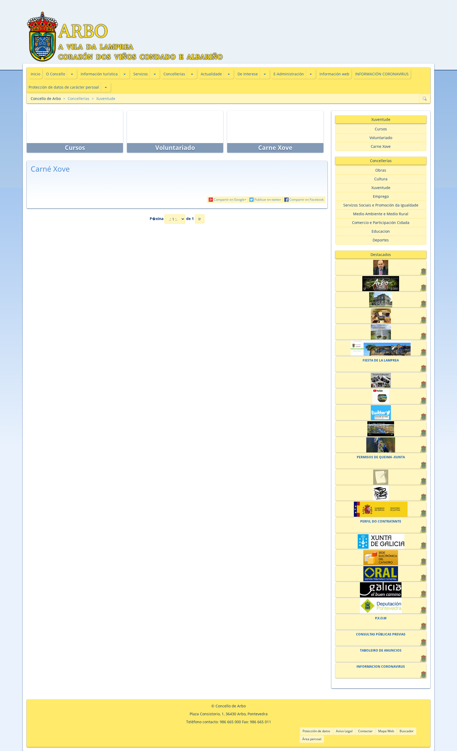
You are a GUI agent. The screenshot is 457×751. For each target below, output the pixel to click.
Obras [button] (380, 170)
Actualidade (211, 73)
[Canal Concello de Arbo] (380, 396)
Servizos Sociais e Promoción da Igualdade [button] (380, 205)
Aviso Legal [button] (344, 731)
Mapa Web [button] (386, 731)
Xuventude (105, 98)
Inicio (35, 73)
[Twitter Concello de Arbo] (380, 412)
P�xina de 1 (172, 218)
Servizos (140, 73)
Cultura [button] (380, 178)
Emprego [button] (381, 196)
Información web (334, 73)
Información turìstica (99, 73)
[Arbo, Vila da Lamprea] (380, 283)
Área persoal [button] (311, 739)
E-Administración (288, 73)
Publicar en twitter (267, 199)
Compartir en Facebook (306, 199)
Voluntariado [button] (380, 137)
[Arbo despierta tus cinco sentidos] (380, 428)
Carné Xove (50, 169)
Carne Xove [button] (381, 146)
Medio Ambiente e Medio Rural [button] (380, 213)
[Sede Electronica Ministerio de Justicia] (380, 509)
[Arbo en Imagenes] (380, 444)
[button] (72, 74)
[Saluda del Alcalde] (380, 267)
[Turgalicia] (380, 589)
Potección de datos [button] (316, 731)
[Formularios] (380, 477)
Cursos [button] (381, 128)
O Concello (55, 73)
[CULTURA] (380, 380)
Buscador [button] (407, 731)
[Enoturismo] (380, 332)
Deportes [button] (381, 239)
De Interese (247, 73)
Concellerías (174, 73)
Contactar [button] (365, 731)
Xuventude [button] (380, 187)
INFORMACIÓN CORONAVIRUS (382, 73)
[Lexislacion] (380, 493)
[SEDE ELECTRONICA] (380, 348)
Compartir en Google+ (229, 199)
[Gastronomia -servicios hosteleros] (380, 315)
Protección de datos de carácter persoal (64, 87)
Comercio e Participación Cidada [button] (380, 222)
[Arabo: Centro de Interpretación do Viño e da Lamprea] (380, 299)
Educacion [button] (381, 231)
